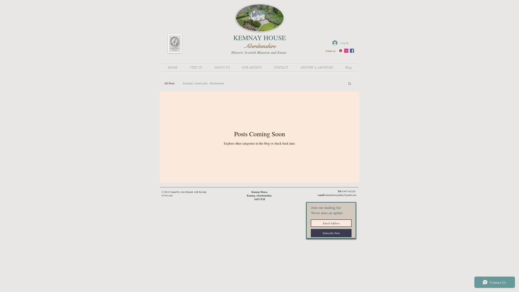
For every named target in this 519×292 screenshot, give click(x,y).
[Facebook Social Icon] (352, 51)
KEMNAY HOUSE (259, 37)
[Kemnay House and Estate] (341, 51)
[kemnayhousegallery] (346, 51)
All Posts (169, 83)
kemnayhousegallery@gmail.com (340, 194)
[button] (350, 84)
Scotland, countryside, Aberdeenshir (203, 83)
